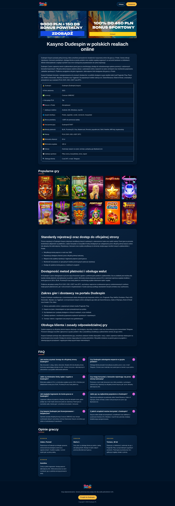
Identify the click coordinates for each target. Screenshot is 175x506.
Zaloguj (121, 4)
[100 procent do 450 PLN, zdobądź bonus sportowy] (112, 24)
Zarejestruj (131, 4)
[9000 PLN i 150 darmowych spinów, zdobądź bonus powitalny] (62, 24)
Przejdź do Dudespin (87, 497)
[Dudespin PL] (43, 4)
